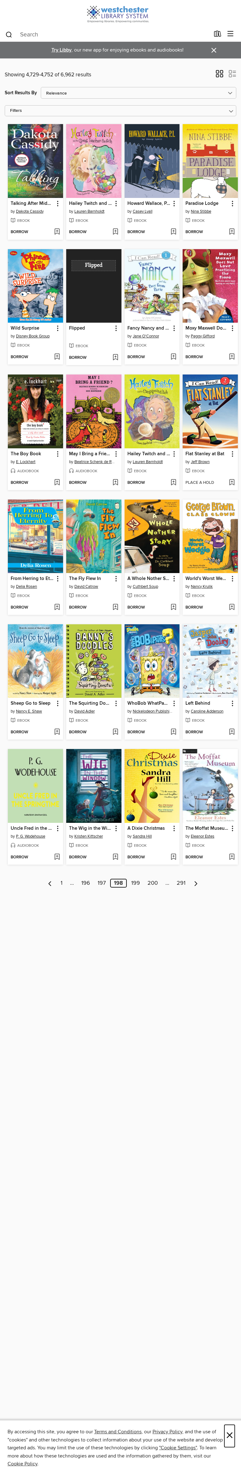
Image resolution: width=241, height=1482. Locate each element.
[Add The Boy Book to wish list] (57, 483)
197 (102, 883)
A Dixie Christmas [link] (146, 828)
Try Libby (61, 50)
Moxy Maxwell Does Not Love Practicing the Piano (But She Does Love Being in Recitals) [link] (207, 328)
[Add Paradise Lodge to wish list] (232, 232)
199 (135, 883)
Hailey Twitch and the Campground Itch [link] (149, 454)
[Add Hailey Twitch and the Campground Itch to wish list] (173, 483)
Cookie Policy (22, 1464)
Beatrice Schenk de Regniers (94, 461)
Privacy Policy (167, 1432)
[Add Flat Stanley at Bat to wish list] (232, 483)
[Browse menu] (230, 34)
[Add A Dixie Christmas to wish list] (173, 857)
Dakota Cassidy (30, 211)
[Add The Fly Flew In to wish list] (115, 608)
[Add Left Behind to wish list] (232, 732)
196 (85, 883)
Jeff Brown (200, 461)
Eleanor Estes (202, 836)
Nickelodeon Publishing (153, 711)
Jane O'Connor (146, 336)
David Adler (84, 711)
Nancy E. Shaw (29, 711)
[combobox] (107, 34)
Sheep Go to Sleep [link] (31, 703)
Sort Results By (21, 93)
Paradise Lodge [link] (201, 203)
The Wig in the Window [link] (91, 828)
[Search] (9, 34)
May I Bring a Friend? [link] (91, 454)
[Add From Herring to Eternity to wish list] (57, 608)
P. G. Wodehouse (30, 836)
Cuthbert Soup (145, 586)
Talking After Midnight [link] (32, 203)
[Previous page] (50, 883)
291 (181, 883)
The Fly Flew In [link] (85, 579)
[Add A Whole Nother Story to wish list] (173, 608)
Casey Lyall (143, 211)
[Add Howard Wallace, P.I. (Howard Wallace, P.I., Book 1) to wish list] (173, 232)
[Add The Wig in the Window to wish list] (115, 857)
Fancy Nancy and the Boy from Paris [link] (149, 328)
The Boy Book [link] (26, 454)
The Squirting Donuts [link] (91, 703)
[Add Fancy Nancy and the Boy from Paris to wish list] (173, 357)
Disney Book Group (33, 336)
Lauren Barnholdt (89, 211)
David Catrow (86, 586)
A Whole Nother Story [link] (149, 579)
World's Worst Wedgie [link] (207, 579)
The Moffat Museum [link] (206, 828)
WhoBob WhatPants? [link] (149, 703)
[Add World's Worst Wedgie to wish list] (232, 608)
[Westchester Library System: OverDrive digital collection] (120, 13)
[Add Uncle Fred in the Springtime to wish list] (57, 857)
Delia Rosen (26, 586)
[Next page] (196, 883)
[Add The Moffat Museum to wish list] (232, 857)
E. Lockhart (25, 461)
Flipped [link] (77, 328)
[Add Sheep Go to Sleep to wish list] (57, 732)
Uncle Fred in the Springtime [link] (32, 828)
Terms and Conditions (118, 1432)
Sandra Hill (142, 836)
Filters (16, 110)
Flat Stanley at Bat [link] (204, 454)
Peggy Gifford (203, 336)
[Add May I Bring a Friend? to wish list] (115, 483)
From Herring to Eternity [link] (32, 579)
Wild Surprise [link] (25, 328)
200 (152, 883)
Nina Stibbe (201, 211)
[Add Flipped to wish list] (115, 358)
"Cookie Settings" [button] (178, 1448)
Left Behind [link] (197, 703)
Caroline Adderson (207, 711)
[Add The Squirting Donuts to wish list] (115, 732)
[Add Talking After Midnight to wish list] (57, 232)
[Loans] (217, 35)
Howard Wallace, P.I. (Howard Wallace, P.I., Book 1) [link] (149, 203)
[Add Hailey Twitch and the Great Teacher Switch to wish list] (115, 232)
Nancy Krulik (202, 586)
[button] (219, 76)
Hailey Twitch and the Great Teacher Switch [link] (91, 203)
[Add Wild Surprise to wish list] (57, 357)
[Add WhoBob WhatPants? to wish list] (173, 732)
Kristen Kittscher (88, 836)
